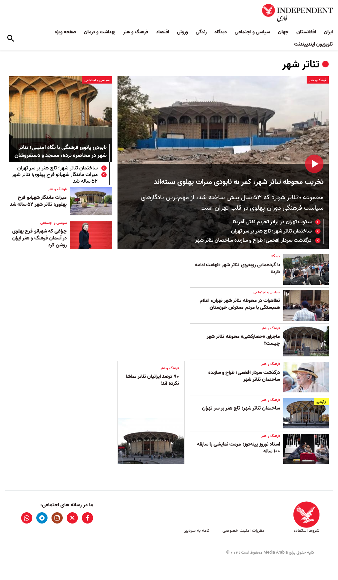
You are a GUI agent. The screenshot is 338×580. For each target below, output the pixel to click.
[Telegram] (42, 518)
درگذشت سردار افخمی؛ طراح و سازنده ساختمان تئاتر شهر (253, 240)
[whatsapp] (26, 518)
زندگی (201, 32)
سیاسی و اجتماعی (252, 32)
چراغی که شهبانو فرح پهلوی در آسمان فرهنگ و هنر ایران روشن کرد (39, 238)
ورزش (182, 32)
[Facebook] (87, 518)
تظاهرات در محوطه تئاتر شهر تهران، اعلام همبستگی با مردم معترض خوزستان (240, 304)
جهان (283, 32)
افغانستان (306, 32)
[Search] (10, 38)
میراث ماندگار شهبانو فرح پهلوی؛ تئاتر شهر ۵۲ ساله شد (55, 178)
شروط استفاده (306, 530)
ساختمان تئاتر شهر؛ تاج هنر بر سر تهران (271, 231)
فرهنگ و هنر (135, 32)
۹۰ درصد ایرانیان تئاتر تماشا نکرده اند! (152, 380)
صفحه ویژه (65, 32)
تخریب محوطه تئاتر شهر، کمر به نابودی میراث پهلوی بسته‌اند (238, 182)
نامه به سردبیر (196, 530)
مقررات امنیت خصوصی (243, 530)
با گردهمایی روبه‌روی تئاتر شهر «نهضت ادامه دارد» (237, 268)
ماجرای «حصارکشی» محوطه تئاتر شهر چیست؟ (243, 340)
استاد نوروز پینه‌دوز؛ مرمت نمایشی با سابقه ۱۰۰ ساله (238, 447)
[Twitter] (72, 518)
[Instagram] (57, 518)
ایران (328, 32)
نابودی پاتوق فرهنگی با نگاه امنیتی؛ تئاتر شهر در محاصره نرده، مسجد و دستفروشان (61, 152)
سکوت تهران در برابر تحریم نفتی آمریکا (272, 222)
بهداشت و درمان (99, 32)
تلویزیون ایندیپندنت (313, 44)
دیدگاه (221, 32)
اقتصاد (162, 32)
